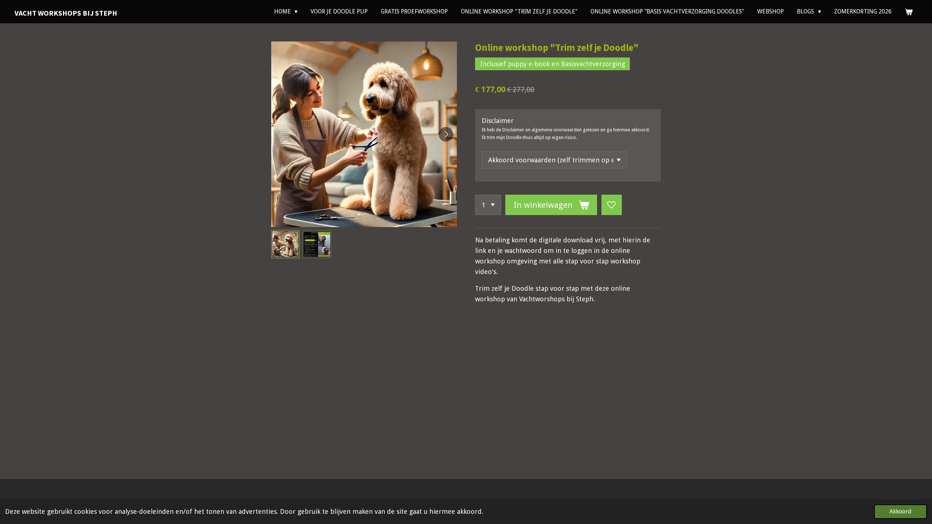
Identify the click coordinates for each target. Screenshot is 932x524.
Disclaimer (498, 120)
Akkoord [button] (900, 511)
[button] (285, 244)
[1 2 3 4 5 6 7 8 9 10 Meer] (488, 205)
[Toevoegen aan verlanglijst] (611, 205)
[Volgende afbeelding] (446, 134)
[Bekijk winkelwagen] (908, 12)
